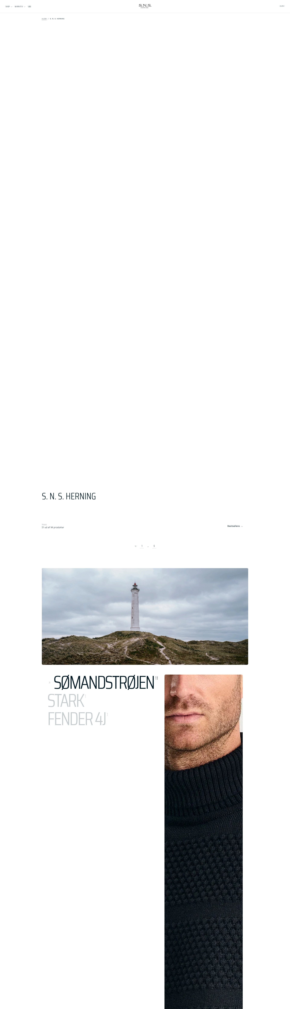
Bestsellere (233, 526)
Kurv (282, 6)
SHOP (8, 6)
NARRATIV (19, 6)
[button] (29, 6)
